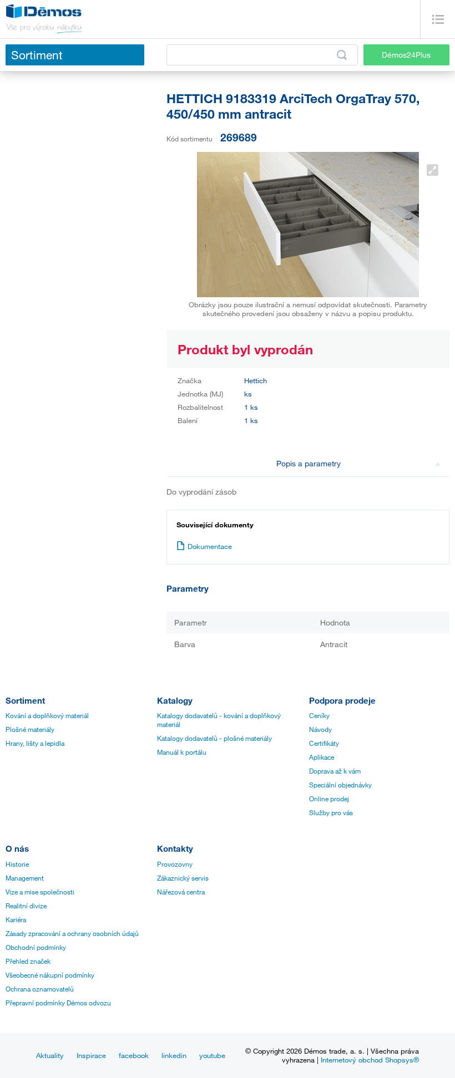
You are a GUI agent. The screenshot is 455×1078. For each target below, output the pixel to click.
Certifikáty (324, 743)
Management (25, 877)
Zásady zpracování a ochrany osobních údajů (72, 933)
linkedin (173, 1055)
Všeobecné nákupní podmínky (50, 974)
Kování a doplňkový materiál (47, 715)
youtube (212, 1055)
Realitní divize (26, 905)
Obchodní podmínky (36, 947)
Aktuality (50, 1055)
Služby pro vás (331, 812)
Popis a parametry (308, 463)
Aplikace (321, 756)
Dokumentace (210, 546)
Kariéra (16, 919)
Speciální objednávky (340, 784)
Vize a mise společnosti (40, 891)
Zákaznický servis (183, 877)
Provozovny (175, 864)
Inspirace (91, 1055)
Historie (17, 864)
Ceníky (319, 715)
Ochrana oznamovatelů (40, 988)
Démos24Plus (406, 54)
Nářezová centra (181, 891)
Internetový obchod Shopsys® (370, 1059)
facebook (134, 1055)
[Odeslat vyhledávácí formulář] (342, 55)
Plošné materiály (30, 729)
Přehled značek (28, 961)
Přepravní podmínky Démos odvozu (58, 1002)
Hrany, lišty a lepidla (35, 743)
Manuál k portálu (181, 752)
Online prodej (329, 798)
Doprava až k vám (335, 770)
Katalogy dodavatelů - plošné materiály (214, 738)
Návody (320, 729)
